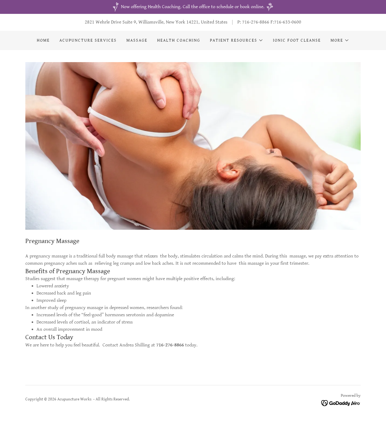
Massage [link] (136, 40)
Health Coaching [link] (178, 40)
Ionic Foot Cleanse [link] (297, 40)
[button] (236, 40)
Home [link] (43, 40)
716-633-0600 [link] (287, 22)
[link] (341, 403)
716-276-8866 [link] (255, 22)
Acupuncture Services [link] (88, 40)
